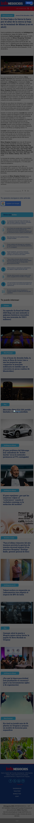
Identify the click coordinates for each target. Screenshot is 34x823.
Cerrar (28, 3)
